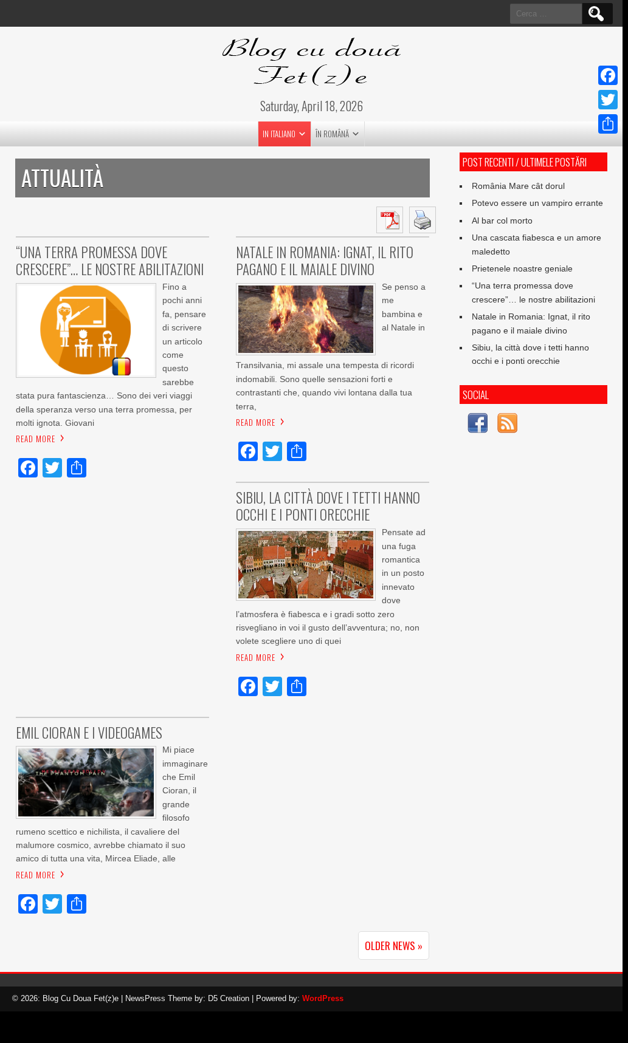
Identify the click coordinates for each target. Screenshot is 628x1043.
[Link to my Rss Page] (507, 425)
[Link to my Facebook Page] (478, 425)
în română (332, 134)
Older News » (394, 945)
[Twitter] (608, 99)
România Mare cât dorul (518, 186)
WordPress (322, 998)
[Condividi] (608, 124)
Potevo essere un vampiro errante (537, 203)
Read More (35, 439)
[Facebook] (608, 75)
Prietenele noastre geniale (522, 268)
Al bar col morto (502, 220)
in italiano (279, 134)
